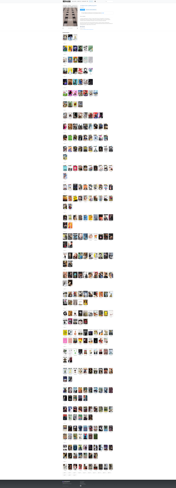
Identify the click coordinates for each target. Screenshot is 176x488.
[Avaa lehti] (65, 37)
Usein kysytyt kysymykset (67, 483)
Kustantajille (82, 483)
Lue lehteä (82, 9)
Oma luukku (74, 1)
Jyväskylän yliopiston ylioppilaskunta (88, 29)
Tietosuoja (82, 482)
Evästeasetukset (83, 484)
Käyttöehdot (82, 481)
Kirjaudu (90, 1)
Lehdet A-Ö (79, 1)
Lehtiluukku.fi (67, 481)
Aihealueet (84, 1)
